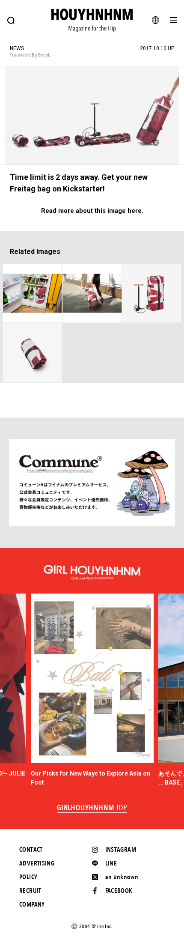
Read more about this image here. (92, 211)
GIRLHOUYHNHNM (92, 808)
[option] (92, 690)
